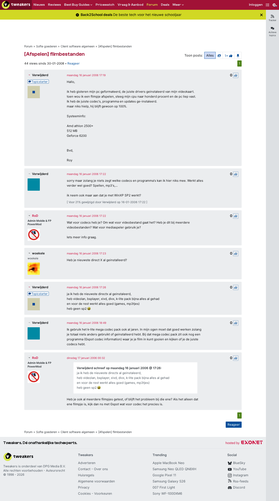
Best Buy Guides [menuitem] (76, 5)
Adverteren (86, 463)
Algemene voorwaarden (96, 481)
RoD (35, 216)
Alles (210, 55)
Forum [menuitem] (152, 5)
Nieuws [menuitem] (39, 5)
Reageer (73, 63)
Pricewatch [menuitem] (105, 5)
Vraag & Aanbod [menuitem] (130, 5)
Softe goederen (46, 46)
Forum (28, 46)
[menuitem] (255, 5)
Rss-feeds (240, 481)
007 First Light (164, 487)
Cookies (84, 493)
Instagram (240, 475)
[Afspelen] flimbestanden (115, 46)
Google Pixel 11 (164, 475)
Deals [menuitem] (165, 5)
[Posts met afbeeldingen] (219, 55)
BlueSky (239, 463)
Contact (84, 469)
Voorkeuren (103, 493)
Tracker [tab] (272, 20)
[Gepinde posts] (237, 55)
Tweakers (10, 466)
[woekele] (34, 269)
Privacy (83, 487)
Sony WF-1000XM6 (167, 493)
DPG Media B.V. (54, 466)
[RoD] (34, 235)
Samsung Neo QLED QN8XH (174, 469)
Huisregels (86, 475)
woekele (38, 253)
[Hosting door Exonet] (244, 443)
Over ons (101, 469)
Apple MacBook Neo (168, 463)
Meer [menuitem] (177, 5)
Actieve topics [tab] (272, 34)
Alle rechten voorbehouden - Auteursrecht (34, 470)
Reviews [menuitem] (54, 5)
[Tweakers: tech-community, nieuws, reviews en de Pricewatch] (16, 5)
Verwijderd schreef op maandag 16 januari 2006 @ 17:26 (119, 368)
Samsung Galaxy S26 (169, 481)
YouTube (239, 469)
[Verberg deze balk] (261, 14)
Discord (239, 487)
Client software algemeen (78, 46)
